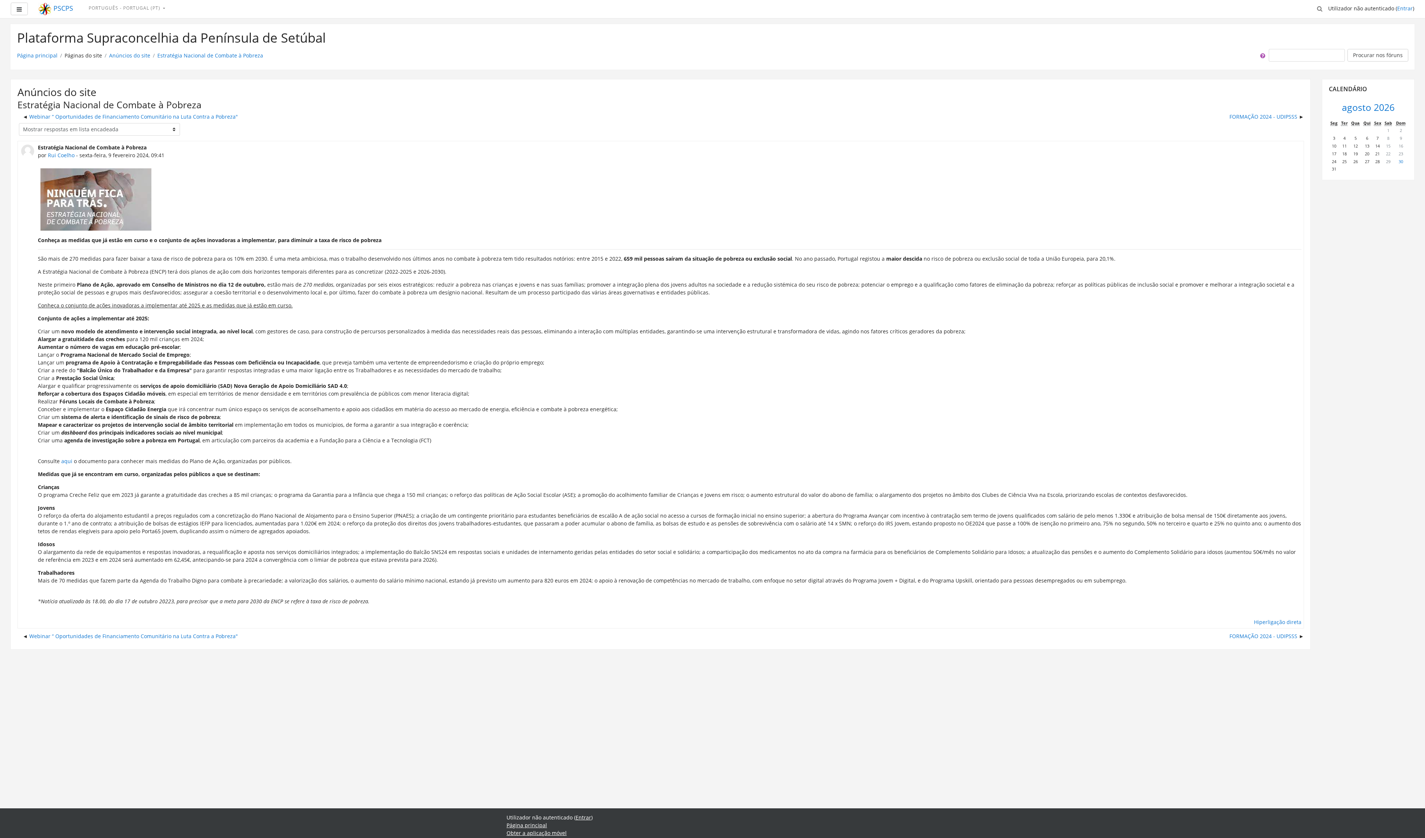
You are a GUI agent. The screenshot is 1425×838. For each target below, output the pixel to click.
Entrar (1405, 8)
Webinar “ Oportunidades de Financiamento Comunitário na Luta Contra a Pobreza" (133, 116)
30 (1401, 161)
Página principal (37, 55)
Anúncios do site (129, 55)
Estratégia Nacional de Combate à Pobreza (210, 55)
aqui (67, 461)
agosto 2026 (1368, 107)
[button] (1320, 8)
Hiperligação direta (1277, 622)
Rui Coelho (61, 155)
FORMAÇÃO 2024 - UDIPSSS (1263, 116)
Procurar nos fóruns (1378, 55)
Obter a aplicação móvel (537, 833)
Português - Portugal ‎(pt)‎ (125, 8)
